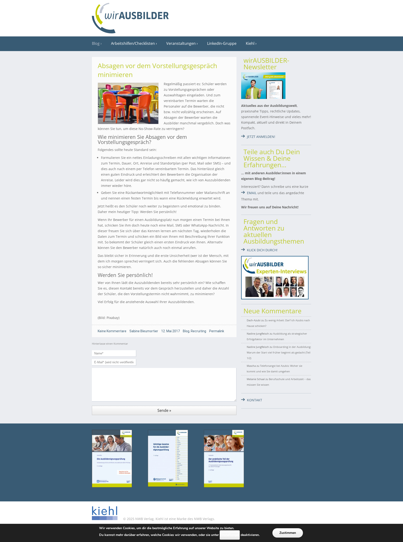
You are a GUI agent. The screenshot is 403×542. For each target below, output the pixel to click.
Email (252, 193)
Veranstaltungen (181, 43)
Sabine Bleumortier (143, 331)
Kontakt (254, 400)
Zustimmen (287, 533)
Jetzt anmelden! (261, 136)
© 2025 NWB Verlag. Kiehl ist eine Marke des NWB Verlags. (168, 519)
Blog (96, 43)
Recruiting (198, 331)
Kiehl (250, 43)
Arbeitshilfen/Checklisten (133, 43)
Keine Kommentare (112, 331)
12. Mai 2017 (170, 331)
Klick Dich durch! (262, 250)
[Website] (130, 16)
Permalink (216, 331)
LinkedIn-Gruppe (221, 43)
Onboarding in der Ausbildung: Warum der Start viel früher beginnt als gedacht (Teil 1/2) (279, 352)
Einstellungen (230, 535)
